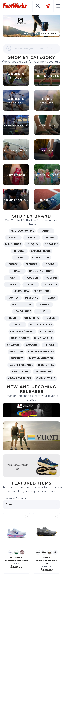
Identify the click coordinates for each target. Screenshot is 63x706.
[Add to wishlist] (26, 517)
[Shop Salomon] (31, 26)
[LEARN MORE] (31, 410)
